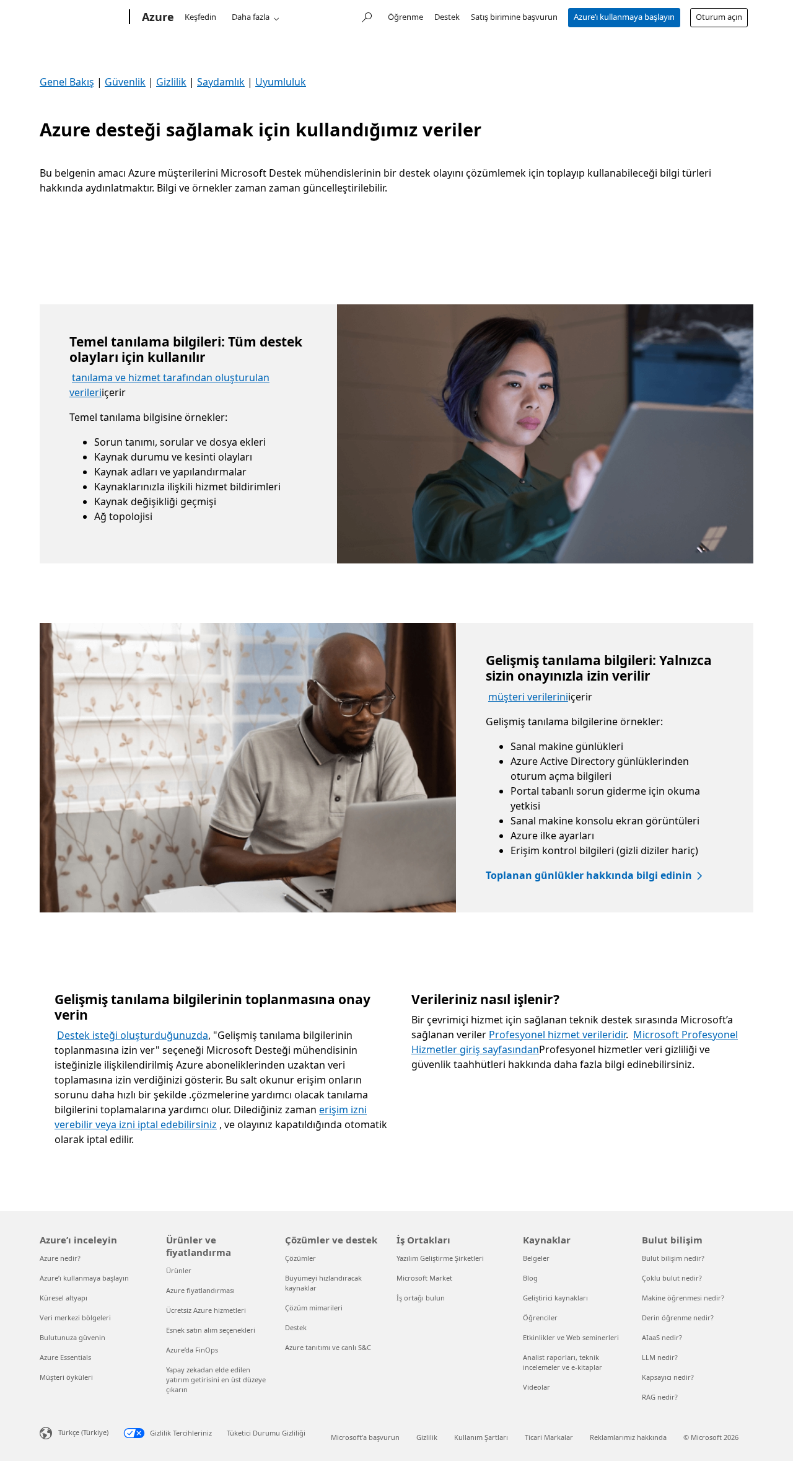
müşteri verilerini (528, 697)
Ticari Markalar (549, 1437)
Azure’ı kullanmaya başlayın (624, 16)
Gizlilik (171, 82)
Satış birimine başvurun (514, 16)
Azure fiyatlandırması (200, 1290)
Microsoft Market (424, 1277)
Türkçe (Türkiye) (83, 1432)
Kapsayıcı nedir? (668, 1377)
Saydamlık (221, 82)
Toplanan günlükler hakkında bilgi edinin (589, 875)
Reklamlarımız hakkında (628, 1437)
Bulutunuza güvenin (72, 1337)
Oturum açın (719, 16)
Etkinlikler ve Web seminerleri (571, 1337)
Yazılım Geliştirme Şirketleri (440, 1258)
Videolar (536, 1387)
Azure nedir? (60, 1258)
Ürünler (178, 1270)
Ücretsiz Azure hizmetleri (206, 1310)
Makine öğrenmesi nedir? (683, 1297)
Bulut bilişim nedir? (673, 1258)
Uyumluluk (280, 82)
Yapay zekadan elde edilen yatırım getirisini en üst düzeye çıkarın (216, 1379)
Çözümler (300, 1258)
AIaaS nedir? (662, 1337)
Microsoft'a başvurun (365, 1437)
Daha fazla (250, 16)
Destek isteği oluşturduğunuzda (132, 1035)
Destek (447, 16)
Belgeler (536, 1258)
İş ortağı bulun (420, 1297)
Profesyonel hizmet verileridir (557, 1034)
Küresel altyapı (63, 1297)
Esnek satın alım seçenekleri (210, 1330)
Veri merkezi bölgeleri (75, 1317)
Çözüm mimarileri (314, 1307)
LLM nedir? (660, 1357)
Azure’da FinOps (192, 1349)
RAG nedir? (660, 1396)
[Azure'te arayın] (366, 16)
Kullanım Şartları (481, 1437)
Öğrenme (405, 16)
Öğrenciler (540, 1317)
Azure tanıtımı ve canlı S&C (328, 1347)
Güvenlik (125, 82)
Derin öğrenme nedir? (678, 1317)
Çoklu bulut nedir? (672, 1277)
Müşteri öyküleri (66, 1377)
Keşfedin (200, 16)
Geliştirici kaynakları (555, 1297)
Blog (530, 1277)
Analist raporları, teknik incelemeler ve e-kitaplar (562, 1362)
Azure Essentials (65, 1357)
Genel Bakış (67, 82)
